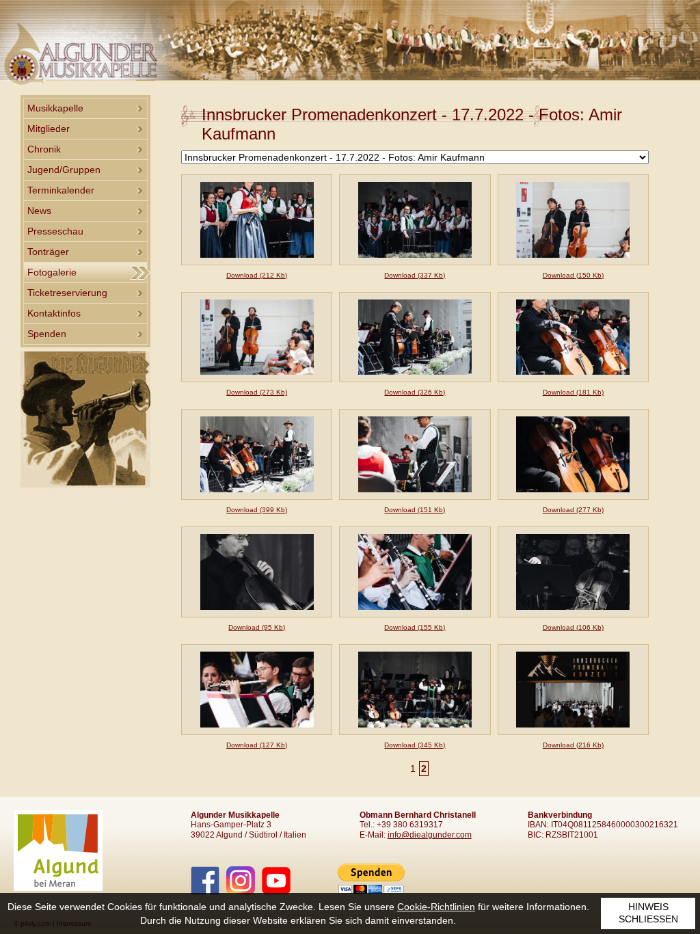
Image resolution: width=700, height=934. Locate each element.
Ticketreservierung (67, 292)
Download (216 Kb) (573, 745)
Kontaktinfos (54, 313)
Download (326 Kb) (414, 392)
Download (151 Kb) (414, 509)
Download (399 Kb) (256, 509)
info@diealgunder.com (430, 835)
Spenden (46, 333)
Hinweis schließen (648, 912)
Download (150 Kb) (573, 275)
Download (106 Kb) (573, 627)
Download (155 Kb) (414, 627)
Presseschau (55, 231)
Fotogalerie (52, 272)
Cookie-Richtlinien (436, 906)
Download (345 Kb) (414, 745)
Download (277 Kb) (573, 509)
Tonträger (48, 251)
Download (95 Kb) (256, 627)
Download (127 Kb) (256, 745)
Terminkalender (60, 190)
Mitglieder (48, 128)
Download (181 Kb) (573, 392)
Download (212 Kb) (256, 275)
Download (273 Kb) (256, 392)
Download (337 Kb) (414, 275)
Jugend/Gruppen (63, 169)
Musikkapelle (55, 108)
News (39, 210)
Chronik (44, 149)
